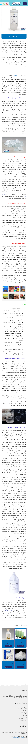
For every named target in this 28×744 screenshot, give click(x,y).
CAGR (11, 538)
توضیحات (23, 76)
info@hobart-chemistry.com (18, 737)
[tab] (23, 75)
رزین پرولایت (24, 710)
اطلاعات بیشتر (20, 645)
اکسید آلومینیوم (23, 718)
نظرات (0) (16, 76)
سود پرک (25, 715)
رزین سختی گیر (9, 610)
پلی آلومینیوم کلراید (22, 708)
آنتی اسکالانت (23, 713)
